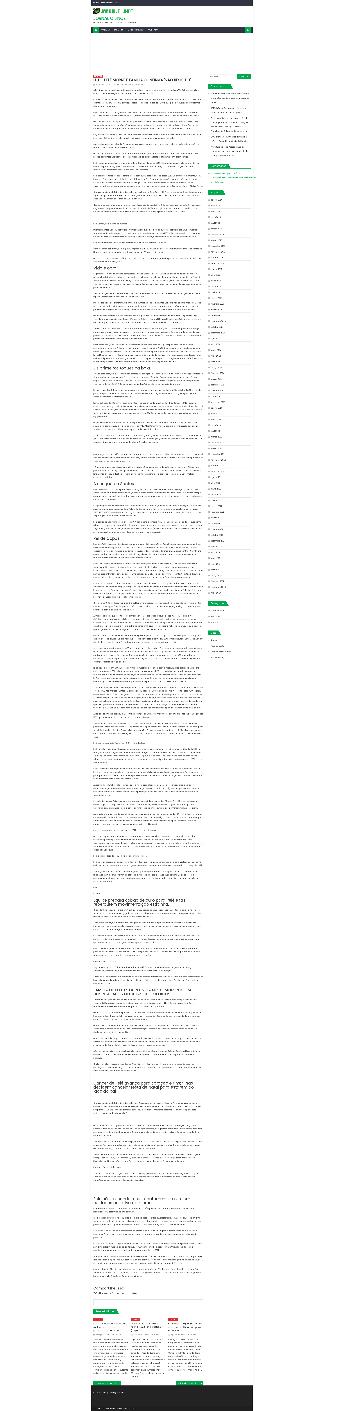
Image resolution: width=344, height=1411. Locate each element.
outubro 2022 (217, 465)
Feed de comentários (221, 651)
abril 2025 (215, 292)
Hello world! (220, 182)
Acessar (214, 640)
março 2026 (216, 228)
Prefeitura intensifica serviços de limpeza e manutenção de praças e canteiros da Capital (230, 98)
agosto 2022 (216, 477)
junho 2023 (216, 419)
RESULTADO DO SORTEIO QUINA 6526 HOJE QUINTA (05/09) (146, 1327)
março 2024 (216, 367)
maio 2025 (216, 286)
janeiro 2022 (216, 517)
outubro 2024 (217, 327)
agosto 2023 (216, 408)
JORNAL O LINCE (109, 18)
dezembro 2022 (218, 454)
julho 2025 (215, 275)
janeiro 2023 (216, 448)
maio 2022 (216, 494)
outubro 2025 (217, 257)
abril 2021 (215, 569)
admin (118, 1334)
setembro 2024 (218, 332)
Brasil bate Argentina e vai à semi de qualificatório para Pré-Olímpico (185, 1327)
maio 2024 (216, 356)
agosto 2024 (217, 338)
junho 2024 (216, 350)
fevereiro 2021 (217, 581)
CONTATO (153, 29)
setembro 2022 (218, 471)
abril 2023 (215, 431)
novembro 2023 (218, 390)
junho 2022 (216, 488)
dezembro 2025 (218, 246)
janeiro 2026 (216, 240)
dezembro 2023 (218, 384)
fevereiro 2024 (218, 373)
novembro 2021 (218, 529)
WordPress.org (217, 657)
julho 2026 (215, 205)
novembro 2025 (218, 252)
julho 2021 (215, 552)
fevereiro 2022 (217, 512)
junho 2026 (216, 211)
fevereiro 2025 (217, 304)
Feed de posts (217, 646)
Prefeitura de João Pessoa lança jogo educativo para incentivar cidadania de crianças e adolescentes (229, 151)
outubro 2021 (217, 535)
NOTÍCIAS (105, 29)
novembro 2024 (218, 321)
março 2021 (216, 575)
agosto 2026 (217, 200)
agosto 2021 (216, 546)
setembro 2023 (218, 402)
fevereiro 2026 (217, 234)
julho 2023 (215, 413)
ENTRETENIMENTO (136, 29)
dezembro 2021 (218, 523)
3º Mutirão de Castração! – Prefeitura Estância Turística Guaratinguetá (228, 110)
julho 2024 (216, 344)
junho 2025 (216, 280)
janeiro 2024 (216, 379)
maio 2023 (216, 425)
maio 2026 (216, 217)
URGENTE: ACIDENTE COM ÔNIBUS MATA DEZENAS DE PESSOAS (109, 1383)
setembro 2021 (218, 541)
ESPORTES (118, 29)
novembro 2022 (218, 460)
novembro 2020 (218, 587)
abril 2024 (215, 361)
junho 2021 (216, 558)
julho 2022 (215, 483)
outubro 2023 (217, 396)
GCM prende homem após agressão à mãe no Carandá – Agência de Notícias (229, 138)
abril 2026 (215, 223)
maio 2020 (216, 593)
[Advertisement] (172, 53)
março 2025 (216, 298)
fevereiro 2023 (217, 442)
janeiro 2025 (216, 309)
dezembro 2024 (218, 315)
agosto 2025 (216, 269)
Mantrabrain (129, 1408)
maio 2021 (215, 564)
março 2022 (216, 506)
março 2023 (216, 436)
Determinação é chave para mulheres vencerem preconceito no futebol (110, 1327)
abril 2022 (215, 500)
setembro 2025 (218, 263)
